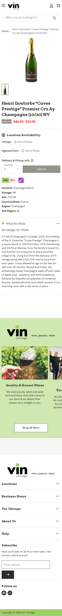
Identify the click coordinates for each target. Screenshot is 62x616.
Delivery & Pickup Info (16, 160)
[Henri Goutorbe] (5, 89)
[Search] (54, 17)
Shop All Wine (31, 427)
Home (5, 31)
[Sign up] (8, 575)
